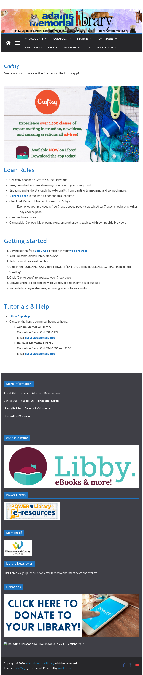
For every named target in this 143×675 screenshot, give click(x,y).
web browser (78, 251)
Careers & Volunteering (38, 408)
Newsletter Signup (48, 400)
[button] (45, 38)
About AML (10, 393)
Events (53, 47)
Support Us (27, 400)
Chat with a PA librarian (17, 416)
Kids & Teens (33, 47)
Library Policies (13, 408)
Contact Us (11, 400)
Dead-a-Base (52, 393)
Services (83, 38)
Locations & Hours (31, 393)
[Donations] (71, 596)
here (13, 573)
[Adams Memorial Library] (71, 11)
